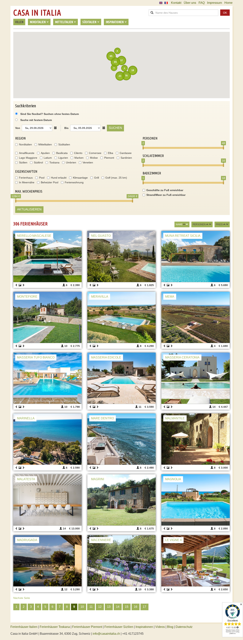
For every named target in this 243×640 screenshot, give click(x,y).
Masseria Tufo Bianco (35, 357)
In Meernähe (26, 182)
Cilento (78, 153)
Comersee (95, 153)
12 (100, 606)
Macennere (101, 540)
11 (91, 606)
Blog (170, 626)
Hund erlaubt (58, 177)
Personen (199, 224)
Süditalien (64, 144)
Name (179, 224)
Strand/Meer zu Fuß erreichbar (165, 194)
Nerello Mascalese (34, 235)
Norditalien (25, 144)
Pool (41, 177)
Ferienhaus (26, 177)
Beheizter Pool (49, 182)
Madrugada (27, 540)
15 (126, 606)
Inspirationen (145, 626)
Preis (219, 224)
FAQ (202, 2)
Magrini (97, 479)
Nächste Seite (21, 597)
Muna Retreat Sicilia (182, 235)
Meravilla (99, 296)
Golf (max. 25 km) (116, 177)
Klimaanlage (80, 177)
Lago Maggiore (28, 157)
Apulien (45, 153)
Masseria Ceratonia (182, 357)
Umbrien (71, 162)
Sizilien (23, 162)
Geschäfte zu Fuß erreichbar (164, 190)
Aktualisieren (29, 209)
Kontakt (176, 2)
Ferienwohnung (74, 182)
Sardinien (126, 157)
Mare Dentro (102, 418)
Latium (48, 157)
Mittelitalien (45, 144)
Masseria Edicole (106, 357)
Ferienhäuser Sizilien (118, 626)
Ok (225, 12)
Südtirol (38, 162)
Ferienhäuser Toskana (55, 626)
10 (82, 606)
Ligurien (63, 157)
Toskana (54, 162)
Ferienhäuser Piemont (87, 626)
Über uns (190, 2)
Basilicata (62, 153)
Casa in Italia (37, 13)
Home (228, 2)
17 (144, 606)
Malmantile (175, 418)
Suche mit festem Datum (36, 120)
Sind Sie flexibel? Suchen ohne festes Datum (49, 113)
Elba (110, 153)
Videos (160, 626)
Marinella (26, 418)
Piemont (109, 157)
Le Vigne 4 (173, 540)
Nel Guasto (101, 235)
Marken (79, 157)
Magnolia (173, 479)
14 (117, 606)
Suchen (115, 127)
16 (135, 606)
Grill (96, 177)
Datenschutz (184, 626)
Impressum (214, 2)
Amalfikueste (26, 153)
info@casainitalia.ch (106, 633)
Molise (94, 157)
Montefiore (27, 296)
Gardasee (126, 153)
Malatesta (26, 479)
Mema (169, 296)
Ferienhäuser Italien (23, 626)
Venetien (88, 162)
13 (108, 606)
